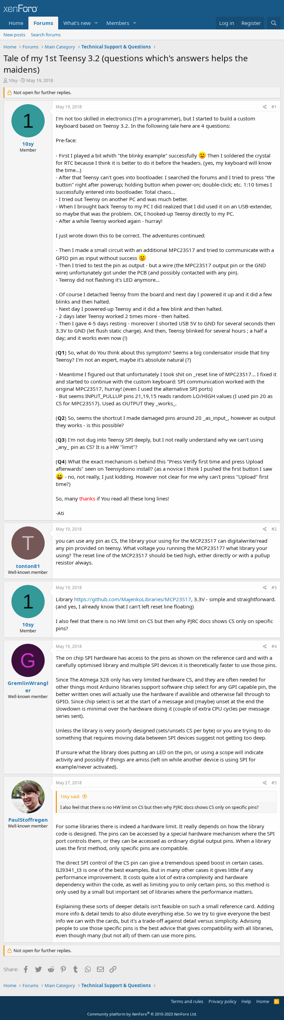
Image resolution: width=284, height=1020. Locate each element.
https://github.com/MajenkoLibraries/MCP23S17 (132, 599)
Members (117, 22)
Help (246, 1001)
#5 (274, 783)
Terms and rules (187, 1001)
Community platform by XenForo (142, 1014)
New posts (14, 34)
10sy (13, 80)
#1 (274, 107)
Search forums (46, 34)
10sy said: (70, 796)
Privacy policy (222, 1001)
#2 (274, 529)
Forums (43, 22)
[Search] (274, 23)
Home (16, 22)
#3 (274, 587)
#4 (274, 646)
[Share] (264, 107)
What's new (77, 22)
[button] (96, 23)
